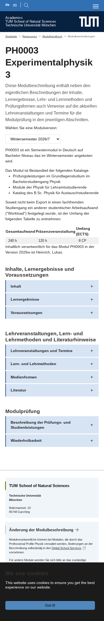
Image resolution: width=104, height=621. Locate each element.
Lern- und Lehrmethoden (33, 364)
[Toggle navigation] (95, 6)
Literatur (18, 390)
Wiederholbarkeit (26, 440)
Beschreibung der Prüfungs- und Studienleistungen (41, 424)
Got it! (50, 605)
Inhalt (16, 286)
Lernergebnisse (25, 299)
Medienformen (24, 377)
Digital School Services (66, 548)
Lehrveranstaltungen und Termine (42, 351)
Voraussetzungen (26, 312)
